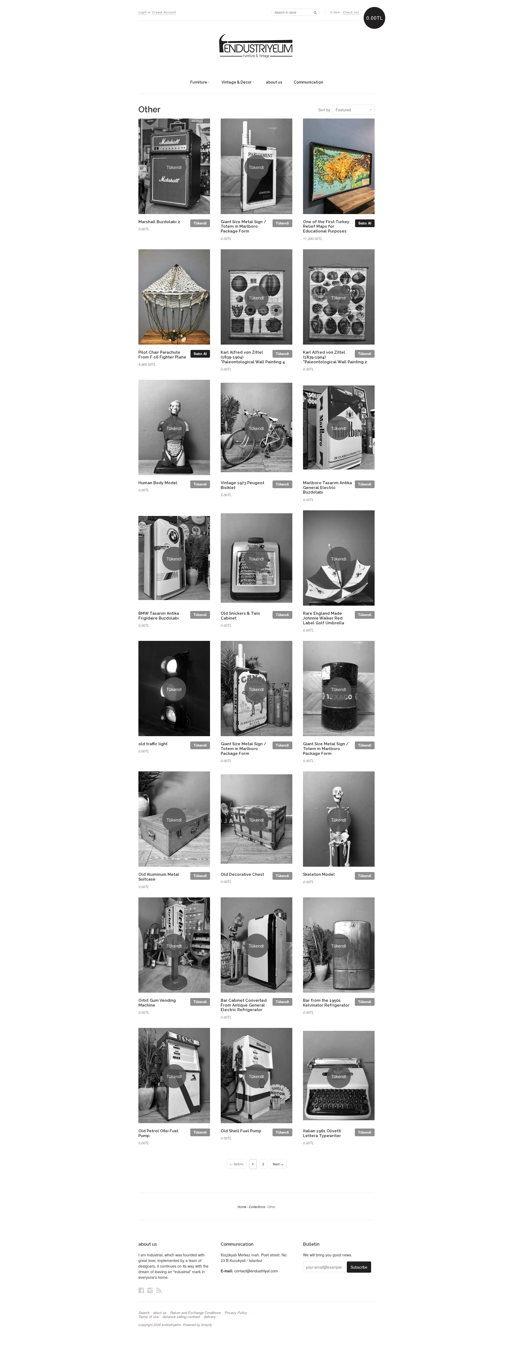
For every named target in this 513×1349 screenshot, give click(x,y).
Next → (278, 1164)
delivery (210, 1317)
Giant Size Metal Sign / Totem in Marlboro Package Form (243, 226)
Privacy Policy (236, 1313)
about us (274, 82)
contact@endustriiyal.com (256, 1270)
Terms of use (148, 1317)
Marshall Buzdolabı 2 (159, 221)
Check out (351, 12)
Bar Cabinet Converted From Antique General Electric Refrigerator (244, 1005)
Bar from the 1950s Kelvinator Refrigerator (326, 1002)
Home (242, 1206)
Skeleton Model (319, 874)
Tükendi (200, 223)
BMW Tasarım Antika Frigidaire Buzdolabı (158, 615)
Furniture (199, 82)
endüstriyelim (171, 1324)
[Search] (315, 12)
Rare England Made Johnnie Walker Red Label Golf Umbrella (323, 618)
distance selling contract (181, 1317)
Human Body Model (157, 482)
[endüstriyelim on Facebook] (141, 1290)
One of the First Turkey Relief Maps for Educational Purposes (326, 226)
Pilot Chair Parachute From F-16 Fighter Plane (162, 354)
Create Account (164, 12)
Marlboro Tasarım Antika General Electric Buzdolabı (327, 487)
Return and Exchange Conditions (195, 1313)
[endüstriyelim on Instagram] (150, 1290)
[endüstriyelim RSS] (159, 1290)
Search (143, 1313)
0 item (335, 12)
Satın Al (364, 223)
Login (142, 12)
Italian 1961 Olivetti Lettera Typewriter (322, 1133)
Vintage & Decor (236, 82)
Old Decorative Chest (242, 874)
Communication (308, 82)
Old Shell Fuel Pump (241, 1131)
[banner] (256, 46)
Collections (257, 1206)
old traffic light (153, 743)
